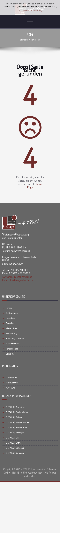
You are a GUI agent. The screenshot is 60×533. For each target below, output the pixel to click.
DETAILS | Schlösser (15, 448)
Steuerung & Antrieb (15, 339)
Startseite (24, 40)
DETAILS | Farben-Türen (16, 428)
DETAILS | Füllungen (15, 433)
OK (19, 10)
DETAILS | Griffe (13, 443)
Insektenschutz (12, 344)
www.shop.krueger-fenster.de (17, 276)
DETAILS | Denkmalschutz (17, 412)
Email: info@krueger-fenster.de (17, 280)
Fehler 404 (35, 40)
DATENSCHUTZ (13, 378)
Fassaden (10, 323)
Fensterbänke (12, 349)
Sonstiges (10, 354)
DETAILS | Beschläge (15, 407)
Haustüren (10, 318)
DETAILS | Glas (12, 438)
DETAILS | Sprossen (15, 453)
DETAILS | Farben (14, 417)
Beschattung (11, 334)
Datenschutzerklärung (32, 10)
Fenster (9, 308)
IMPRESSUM (12, 383)
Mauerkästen (11, 329)
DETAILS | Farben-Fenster (17, 423)
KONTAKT (10, 388)
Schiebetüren (12, 313)
